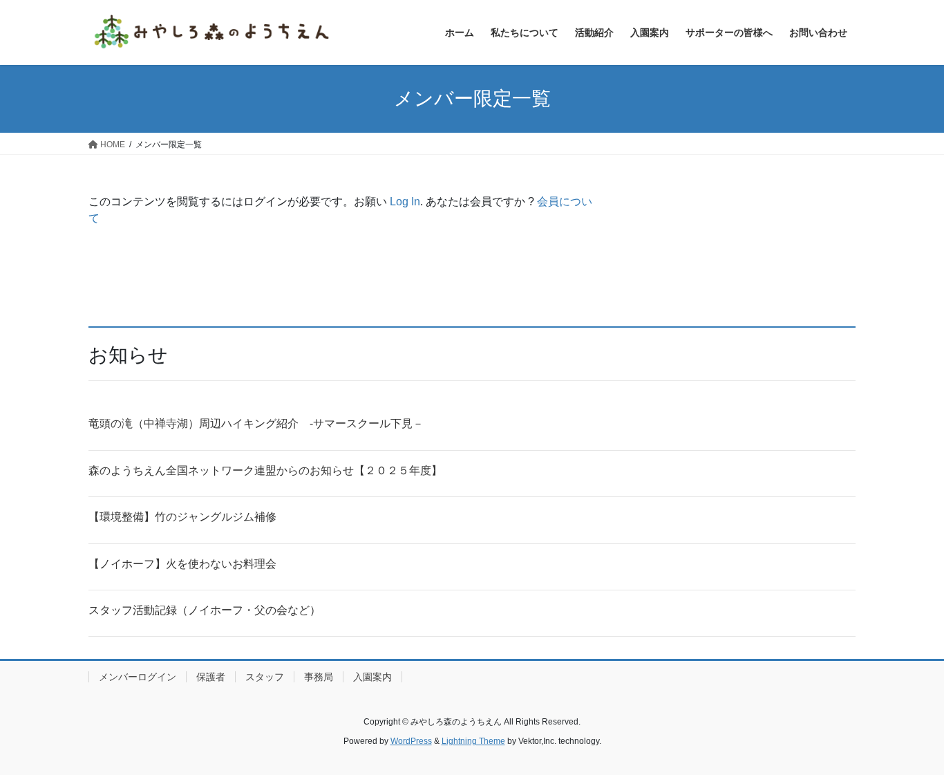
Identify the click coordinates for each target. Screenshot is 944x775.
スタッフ (264, 676)
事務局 (318, 676)
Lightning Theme (473, 741)
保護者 (210, 676)
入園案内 (372, 676)
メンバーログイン (137, 676)
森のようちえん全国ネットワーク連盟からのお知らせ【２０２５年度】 (265, 470)
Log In (405, 201)
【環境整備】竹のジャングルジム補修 (182, 517)
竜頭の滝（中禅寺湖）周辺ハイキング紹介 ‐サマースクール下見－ (256, 423)
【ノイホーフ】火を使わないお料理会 (182, 564)
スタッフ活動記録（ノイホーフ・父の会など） (204, 610)
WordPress (411, 741)
